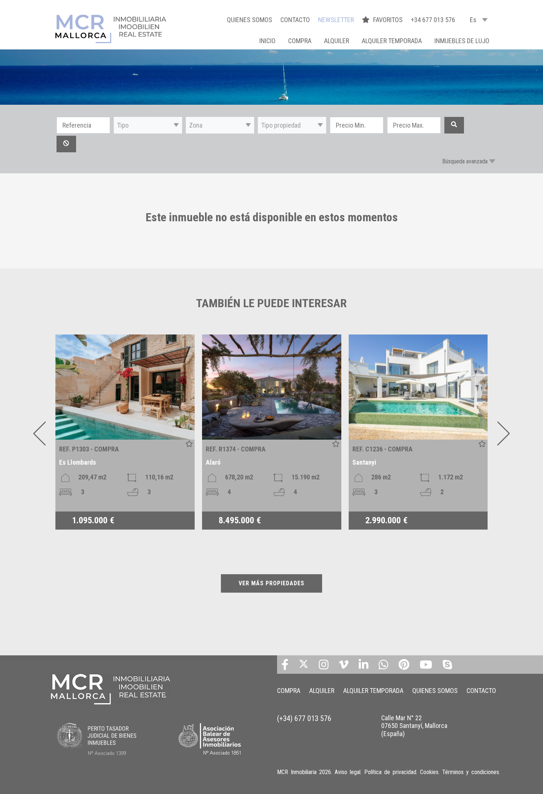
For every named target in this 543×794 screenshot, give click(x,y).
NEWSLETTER (336, 20)
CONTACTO (295, 20)
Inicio (267, 41)
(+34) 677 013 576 (304, 718)
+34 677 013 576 (433, 20)
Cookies (429, 772)
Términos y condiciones (470, 772)
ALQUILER (336, 41)
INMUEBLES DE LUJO (461, 41)
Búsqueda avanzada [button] (465, 161)
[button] (148, 125)
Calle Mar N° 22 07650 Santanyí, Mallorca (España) (414, 726)
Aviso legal (348, 772)
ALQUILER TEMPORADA (392, 41)
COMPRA (299, 41)
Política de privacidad (390, 772)
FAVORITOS (388, 20)
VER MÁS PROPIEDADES (271, 583)
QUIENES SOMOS (249, 20)
